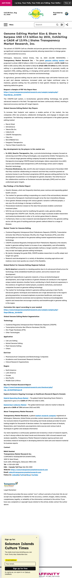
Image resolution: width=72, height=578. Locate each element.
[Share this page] (67, 25)
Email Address (11, 560)
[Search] (57, 25)
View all (67, 3)
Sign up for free (20, 568)
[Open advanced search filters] (62, 25)
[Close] (37, 537)
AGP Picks (6, 3)
